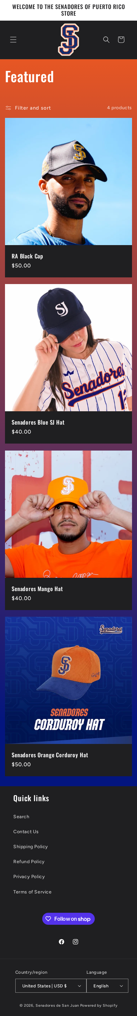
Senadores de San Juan (57, 1005)
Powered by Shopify (99, 1005)
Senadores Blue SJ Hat (38, 422)
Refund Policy (29, 861)
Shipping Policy (30, 846)
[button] (13, 39)
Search (21, 817)
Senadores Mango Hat (37, 588)
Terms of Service (32, 892)
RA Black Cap (27, 256)
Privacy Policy (29, 876)
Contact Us (26, 832)
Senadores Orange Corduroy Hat (50, 755)
